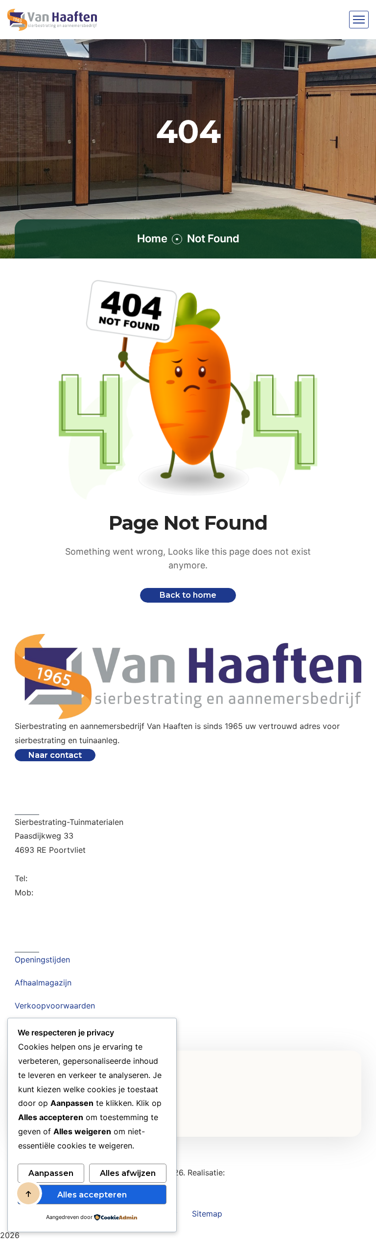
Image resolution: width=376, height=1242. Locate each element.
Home (152, 238)
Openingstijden (42, 959)
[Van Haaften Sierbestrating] (52, 20)
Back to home (188, 595)
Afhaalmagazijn (43, 982)
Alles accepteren (92, 1194)
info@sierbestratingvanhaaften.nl (76, 864)
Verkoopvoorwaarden (55, 1005)
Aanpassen (50, 1173)
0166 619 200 (55, 878)
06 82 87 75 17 (64, 892)
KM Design (247, 1172)
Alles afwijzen (128, 1173)
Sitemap (207, 1214)
